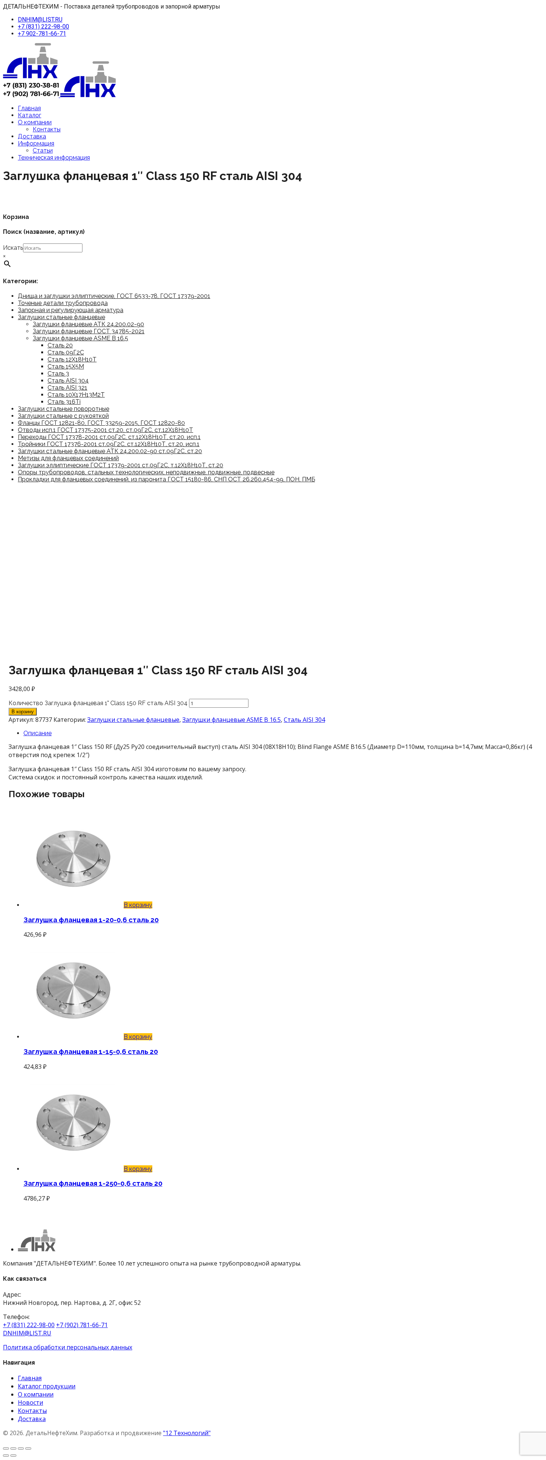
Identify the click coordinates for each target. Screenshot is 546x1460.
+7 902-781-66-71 (42, 33)
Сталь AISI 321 (67, 387)
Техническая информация (54, 157)
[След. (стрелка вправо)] (13, 1455)
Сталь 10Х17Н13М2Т (76, 394)
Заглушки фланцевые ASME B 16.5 (80, 338)
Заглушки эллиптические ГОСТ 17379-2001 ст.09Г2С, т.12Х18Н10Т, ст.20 (120, 465)
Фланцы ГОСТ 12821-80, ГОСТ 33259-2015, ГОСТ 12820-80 (101, 422)
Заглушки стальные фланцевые (61, 317)
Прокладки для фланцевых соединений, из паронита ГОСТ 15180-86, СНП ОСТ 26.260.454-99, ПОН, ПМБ (166, 479)
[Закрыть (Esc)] (28, 1448)
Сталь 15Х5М (66, 366)
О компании (35, 122)
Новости (30, 1402)
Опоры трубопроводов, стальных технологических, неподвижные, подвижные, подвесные (146, 472)
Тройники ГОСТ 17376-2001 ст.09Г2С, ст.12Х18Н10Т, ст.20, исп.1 (108, 444)
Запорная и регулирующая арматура (70, 310)
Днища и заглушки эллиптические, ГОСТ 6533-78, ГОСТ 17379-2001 (114, 295)
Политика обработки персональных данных (67, 1347)
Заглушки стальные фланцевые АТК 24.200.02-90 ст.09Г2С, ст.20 (110, 451)
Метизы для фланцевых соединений (68, 458)
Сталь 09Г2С (66, 352)
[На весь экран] (13, 1448)
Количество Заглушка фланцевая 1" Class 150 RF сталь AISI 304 (98, 703)
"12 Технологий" (187, 1433)
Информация (36, 143)
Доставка (32, 136)
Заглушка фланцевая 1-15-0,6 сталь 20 (90, 1051)
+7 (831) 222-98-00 (43, 26)
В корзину (23, 711)
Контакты (47, 129)
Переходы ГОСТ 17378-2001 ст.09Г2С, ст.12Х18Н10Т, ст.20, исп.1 (109, 437)
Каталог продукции (46, 1386)
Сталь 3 (58, 373)
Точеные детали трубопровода (63, 303)
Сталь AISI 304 (68, 380)
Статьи (43, 150)
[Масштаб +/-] (6, 1448)
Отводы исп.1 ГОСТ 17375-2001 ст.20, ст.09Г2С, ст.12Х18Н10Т (105, 429)
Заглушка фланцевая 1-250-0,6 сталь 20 (92, 1183)
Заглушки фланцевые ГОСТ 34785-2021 (88, 331)
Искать (13, 247)
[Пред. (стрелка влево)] (6, 1455)
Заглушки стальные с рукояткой (63, 415)
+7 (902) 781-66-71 (82, 1325)
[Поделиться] (21, 1448)
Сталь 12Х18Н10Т (72, 359)
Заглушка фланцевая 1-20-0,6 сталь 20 (91, 920)
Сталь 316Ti (64, 401)
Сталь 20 (60, 345)
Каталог (29, 115)
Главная (29, 108)
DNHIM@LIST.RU (40, 19)
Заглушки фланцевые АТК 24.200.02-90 (88, 324)
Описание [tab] (37, 733)
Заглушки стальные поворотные (63, 408)
